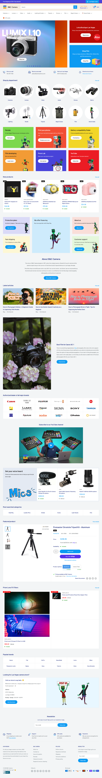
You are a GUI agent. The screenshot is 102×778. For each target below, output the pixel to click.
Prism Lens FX (7, 639)
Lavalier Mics (27, 512)
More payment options (70, 560)
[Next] (99, 196)
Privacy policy (59, 759)
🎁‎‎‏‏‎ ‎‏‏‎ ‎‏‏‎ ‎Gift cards (6, 18)
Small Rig (11, 512)
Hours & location (37, 754)
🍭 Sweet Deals (86, 13)
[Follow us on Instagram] (38, 771)
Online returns (59, 749)
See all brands (91, 666)
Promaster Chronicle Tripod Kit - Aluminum (71, 527)
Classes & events (37, 759)
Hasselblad (59, 660)
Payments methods (61, 751)
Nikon (90, 660)
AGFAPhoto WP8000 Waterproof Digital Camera (70, 202)
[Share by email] (96, 578)
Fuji (27, 660)
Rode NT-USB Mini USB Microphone (88, 491)
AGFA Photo (45, 199)
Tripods (50, 13)
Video (21, 13)
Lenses (14, 13)
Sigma (27, 666)
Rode (39, 489)
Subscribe (62, 725)
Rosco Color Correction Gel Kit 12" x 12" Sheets (31, 202)
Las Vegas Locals (93, 1)
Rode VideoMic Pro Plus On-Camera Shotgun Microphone (47, 492)
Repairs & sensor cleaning (40, 761)
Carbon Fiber (76, 566)
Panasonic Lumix (11, 666)
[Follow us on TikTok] (46, 771)
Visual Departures (28, 199)
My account (83, 8)
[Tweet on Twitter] (93, 578)
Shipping (58, 754)
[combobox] (47, 7)
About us (35, 749)
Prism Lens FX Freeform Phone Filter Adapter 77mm (74, 595)
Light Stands (75, 512)
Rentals (35, 756)
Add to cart (70, 551)
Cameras (5, 13)
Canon (11, 660)
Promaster (56, 533)
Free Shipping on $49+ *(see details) (12, 1)
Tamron (59, 666)
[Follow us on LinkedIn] (49, 771)
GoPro (43, 660)
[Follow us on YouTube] (43, 771)
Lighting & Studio (39, 13)
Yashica (6, 199)
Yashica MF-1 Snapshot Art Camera (10, 202)
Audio (28, 13)
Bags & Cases (74, 13)
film (76, 348)
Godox (59, 512)
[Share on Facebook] (87, 578)
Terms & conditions (61, 756)
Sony (43, 666)
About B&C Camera (51, 278)
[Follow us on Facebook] (32, 771)
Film (65, 13)
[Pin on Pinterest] (90, 578)
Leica (75, 660)
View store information (71, 576)
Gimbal (43, 512)
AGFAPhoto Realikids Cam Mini (88, 201)
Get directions (11, 702)
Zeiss (75, 666)
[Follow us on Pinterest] (41, 771)
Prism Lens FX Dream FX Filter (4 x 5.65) (14, 641)
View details (96, 521)
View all (97, 80)
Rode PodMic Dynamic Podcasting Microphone (67, 492)
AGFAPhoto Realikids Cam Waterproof (49, 202)
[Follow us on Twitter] (35, 771)
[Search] (75, 7)
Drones (58, 13)
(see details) (12, 738)
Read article (62, 361)
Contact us (36, 751)
